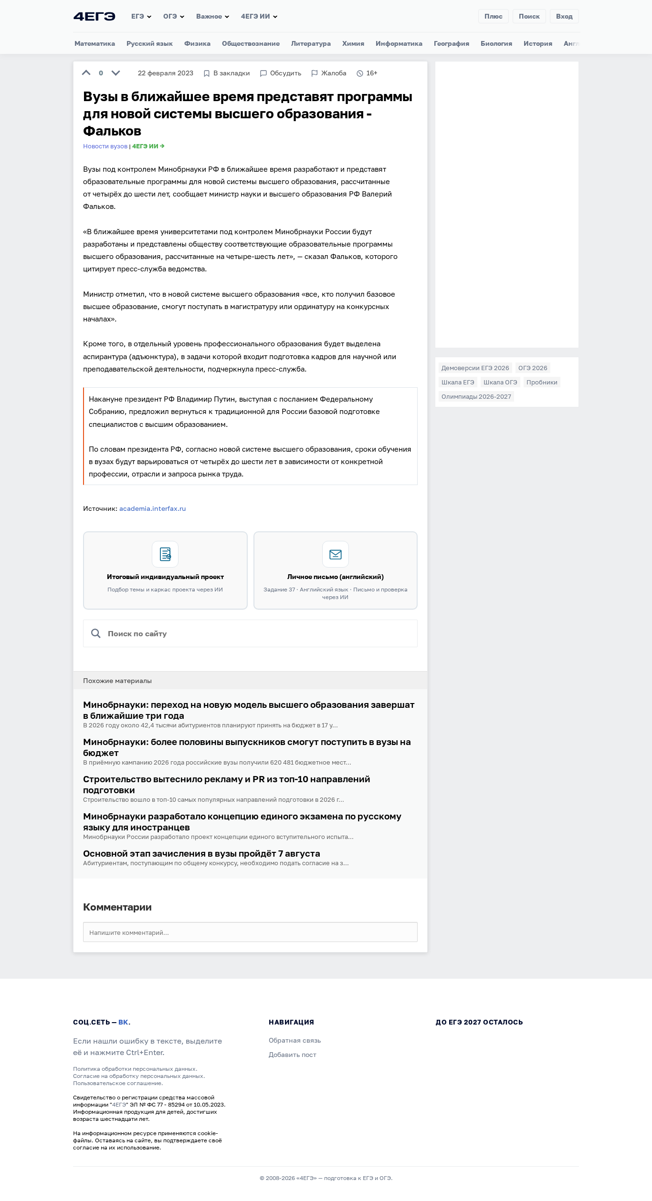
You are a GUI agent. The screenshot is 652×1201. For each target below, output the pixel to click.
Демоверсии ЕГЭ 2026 (475, 368)
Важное (209, 16)
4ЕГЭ (119, 1104)
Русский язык (149, 43)
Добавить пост (292, 1054)
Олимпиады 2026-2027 (476, 396)
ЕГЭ (137, 16)
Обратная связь (295, 1040)
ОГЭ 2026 (532, 368)
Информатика (399, 43)
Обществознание (251, 43)
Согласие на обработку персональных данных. (139, 1075)
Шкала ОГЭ (500, 382)
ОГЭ (170, 16)
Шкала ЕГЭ (458, 382)
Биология (496, 43)
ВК (123, 1022)
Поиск (529, 16)
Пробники (541, 382)
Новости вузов (105, 146)
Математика (94, 43)
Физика (197, 43)
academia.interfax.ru (152, 508)
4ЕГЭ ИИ (255, 16)
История (538, 43)
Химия (353, 43)
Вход (564, 16)
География (451, 43)
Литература (311, 43)
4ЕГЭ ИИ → (148, 146)
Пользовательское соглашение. (118, 1083)
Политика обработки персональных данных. (135, 1068)
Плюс (493, 16)
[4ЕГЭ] (94, 16)
